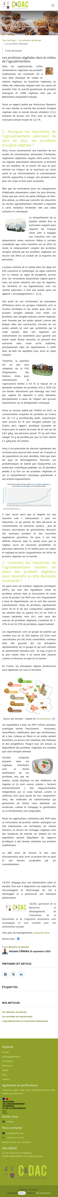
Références (7, 1065)
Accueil (5, 1052)
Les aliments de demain (30, 40)
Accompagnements (11, 1056)
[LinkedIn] (21, 974)
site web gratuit (43, 1192)
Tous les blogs (9, 40)
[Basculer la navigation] (53, 5)
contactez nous (41, 932)
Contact (6, 1079)
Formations (7, 1061)
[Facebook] (5, 974)
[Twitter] (13, 974)
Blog (4, 1074)
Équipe (5, 1070)
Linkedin (10, 1121)
